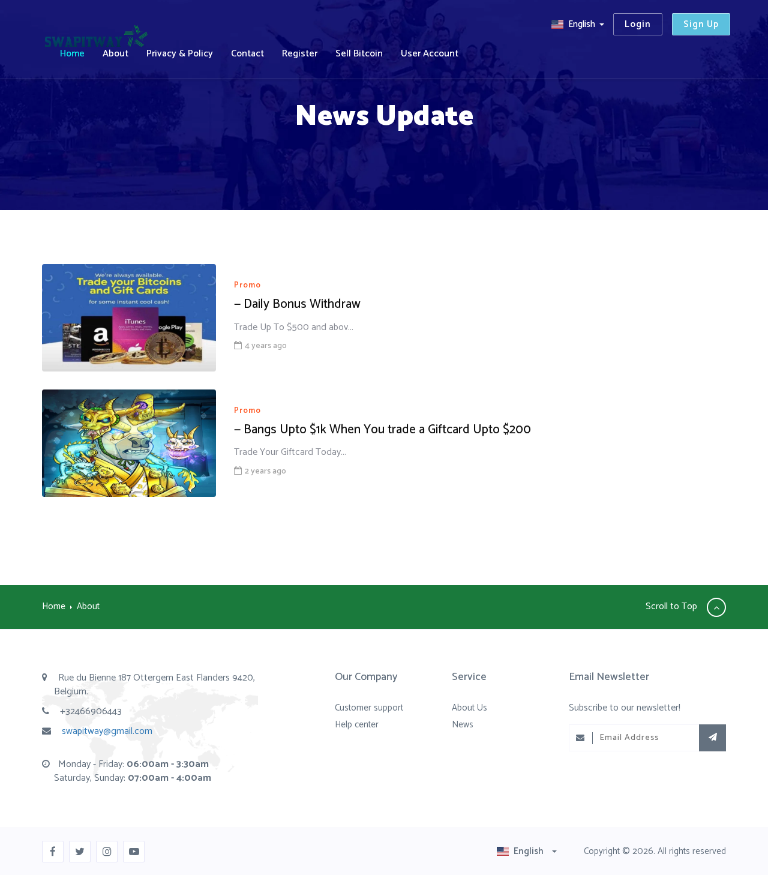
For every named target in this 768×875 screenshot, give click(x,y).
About (115, 54)
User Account (429, 54)
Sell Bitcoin (359, 54)
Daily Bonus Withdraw (297, 304)
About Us (469, 708)
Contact (247, 54)
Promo (247, 286)
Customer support (369, 708)
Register (299, 54)
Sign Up (701, 24)
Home (72, 54)
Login (638, 24)
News (462, 724)
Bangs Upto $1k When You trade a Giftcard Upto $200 (382, 429)
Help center (357, 724)
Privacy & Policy (179, 54)
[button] (577, 24)
